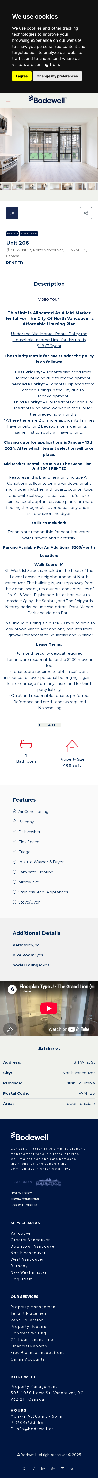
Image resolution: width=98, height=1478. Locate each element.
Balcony (26, 821)
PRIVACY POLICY (21, 1193)
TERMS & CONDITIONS (25, 1199)
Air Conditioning (33, 811)
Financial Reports (29, 1346)
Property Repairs (28, 1326)
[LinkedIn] (44, 1469)
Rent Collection (27, 1320)
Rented (12, 233)
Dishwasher (29, 831)
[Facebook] (25, 1469)
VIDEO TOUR (49, 299)
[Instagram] (34, 1469)
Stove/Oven (29, 902)
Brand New (29, 233)
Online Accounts (28, 1359)
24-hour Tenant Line (32, 1339)
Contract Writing (28, 1333)
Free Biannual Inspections (38, 1352)
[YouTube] (63, 1469)
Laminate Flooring (35, 872)
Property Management (34, 1306)
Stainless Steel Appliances (43, 892)
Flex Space (28, 841)
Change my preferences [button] (57, 76)
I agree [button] (22, 76)
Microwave (28, 882)
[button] (86, 213)
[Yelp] (73, 1469)
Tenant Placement (29, 1313)
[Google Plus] (54, 1469)
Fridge (24, 851)
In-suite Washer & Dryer (41, 861)
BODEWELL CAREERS (24, 1205)
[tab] (12, 213)
